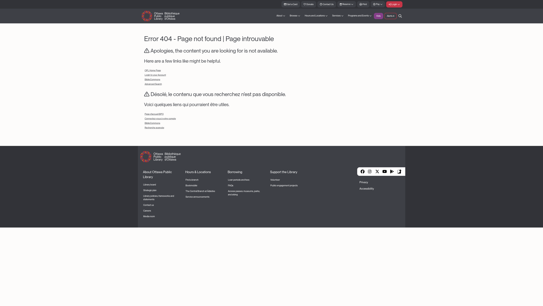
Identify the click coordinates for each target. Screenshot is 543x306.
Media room (149, 216)
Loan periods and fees (239, 179)
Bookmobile (191, 185)
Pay (378, 4)
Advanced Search (153, 84)
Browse (293, 15)
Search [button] (400, 16)
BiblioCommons (152, 79)
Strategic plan (150, 190)
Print (364, 4)
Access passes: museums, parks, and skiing (244, 193)
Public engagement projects (284, 185)
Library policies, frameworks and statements (158, 198)
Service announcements (197, 197)
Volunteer (275, 179)
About (279, 15)
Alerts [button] (390, 16)
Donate (310, 4)
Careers (147, 210)
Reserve (346, 4)
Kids (378, 16)
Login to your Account (155, 75)
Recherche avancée (154, 127)
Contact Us (328, 4)
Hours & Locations (198, 172)
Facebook (363, 172)
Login (394, 4)
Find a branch (192, 179)
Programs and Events (358, 15)
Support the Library (283, 172)
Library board (149, 184)
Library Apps (399, 172)
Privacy (363, 182)
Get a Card (292, 4)
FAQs (230, 185)
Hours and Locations (315, 15)
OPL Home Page (153, 70)
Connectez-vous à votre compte (160, 118)
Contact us (148, 205)
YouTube (384, 172)
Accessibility (366, 188)
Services (336, 15)
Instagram (370, 172)
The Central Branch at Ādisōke (200, 191)
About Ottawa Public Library (158, 174)
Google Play (392, 172)
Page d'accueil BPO (154, 114)
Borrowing (235, 172)
